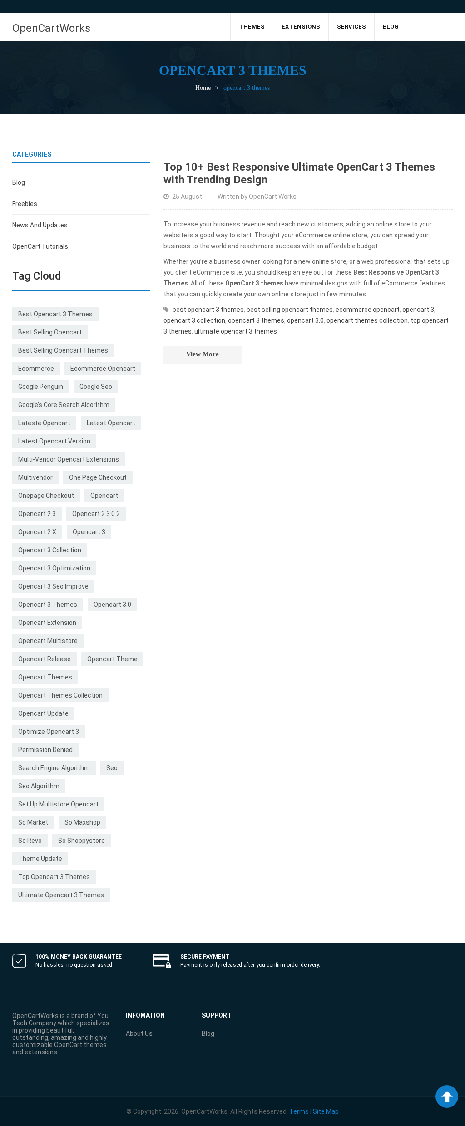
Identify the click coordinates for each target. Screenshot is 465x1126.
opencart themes (45, 677)
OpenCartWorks (51, 28)
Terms (299, 1111)
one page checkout (98, 477)
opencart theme (112, 659)
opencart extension (47, 622)
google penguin (40, 386)
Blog (18, 182)
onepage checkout (46, 495)
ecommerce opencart (102, 368)
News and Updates (40, 225)
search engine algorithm (54, 768)
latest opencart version (54, 441)
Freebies (24, 203)
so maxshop (82, 822)
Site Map (326, 1111)
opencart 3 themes (47, 604)
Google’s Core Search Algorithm (63, 404)
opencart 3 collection (49, 550)
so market (33, 822)
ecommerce (36, 368)
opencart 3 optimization (54, 568)
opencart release (44, 659)
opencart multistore (48, 640)
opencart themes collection (60, 695)
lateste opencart (44, 423)
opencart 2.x (37, 532)
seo (112, 768)
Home (203, 87)
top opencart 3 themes (54, 876)
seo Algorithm (38, 786)
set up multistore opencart (58, 804)
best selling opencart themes (63, 350)
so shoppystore (81, 840)
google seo (95, 386)
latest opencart (111, 423)
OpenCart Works (273, 196)
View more (202, 354)
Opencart (104, 495)
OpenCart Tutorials (40, 246)
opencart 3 (89, 532)
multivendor (35, 477)
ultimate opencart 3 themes (61, 895)
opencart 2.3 (37, 513)
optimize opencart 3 (48, 731)
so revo (30, 840)
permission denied (45, 749)
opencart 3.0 (112, 604)
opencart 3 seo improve (53, 586)
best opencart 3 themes (55, 314)
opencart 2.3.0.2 (96, 513)
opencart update (43, 713)
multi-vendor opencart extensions (68, 459)
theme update (40, 858)
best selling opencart (50, 332)
